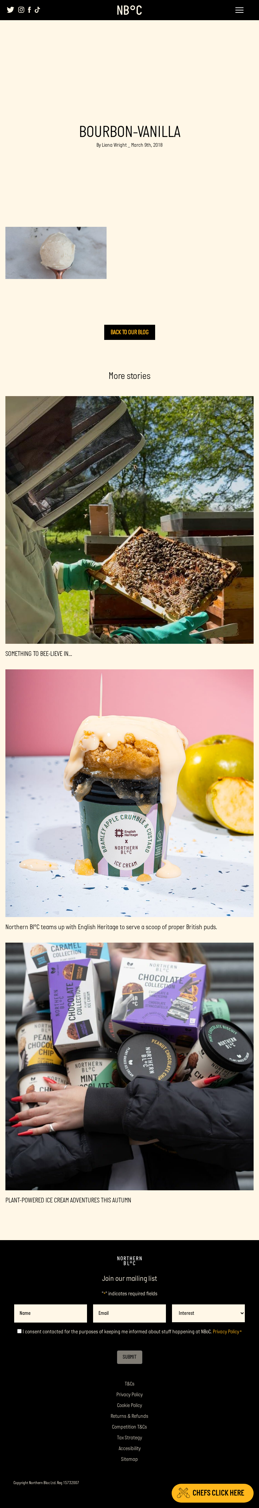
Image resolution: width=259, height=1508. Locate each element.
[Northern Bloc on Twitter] (11, 10)
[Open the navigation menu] (239, 10)
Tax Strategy (129, 1438)
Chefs (218, 1493)
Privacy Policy (226, 1332)
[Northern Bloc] (129, 10)
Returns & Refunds (129, 1416)
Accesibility (130, 1448)
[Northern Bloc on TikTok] (37, 10)
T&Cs (130, 1384)
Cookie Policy (129, 1405)
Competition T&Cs (129, 1427)
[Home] (129, 1261)
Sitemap (129, 1459)
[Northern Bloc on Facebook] (29, 10)
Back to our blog (130, 332)
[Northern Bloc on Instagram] (21, 10)
